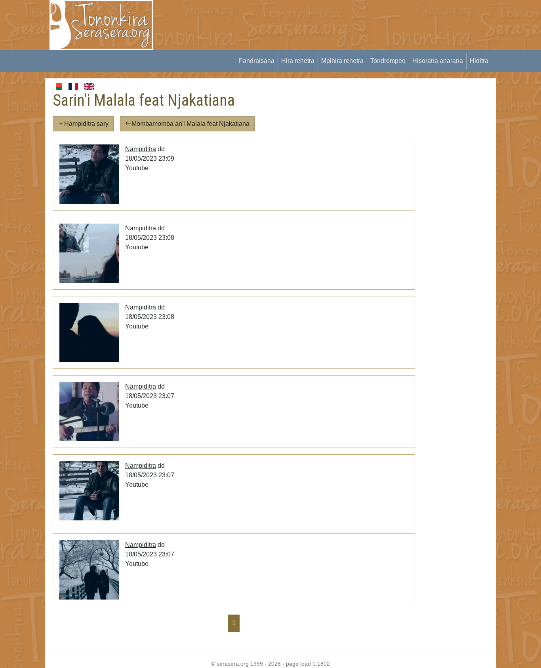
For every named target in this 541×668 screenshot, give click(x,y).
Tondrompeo (388, 60)
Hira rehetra (297, 60)
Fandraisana (256, 60)
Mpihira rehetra (342, 60)
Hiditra (479, 60)
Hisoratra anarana (437, 60)
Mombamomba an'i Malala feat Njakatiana (190, 123)
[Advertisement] (306, 18)
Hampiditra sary (86, 123)
